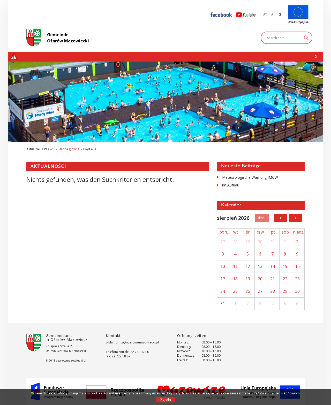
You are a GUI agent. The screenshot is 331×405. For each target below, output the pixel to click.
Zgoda (165, 399)
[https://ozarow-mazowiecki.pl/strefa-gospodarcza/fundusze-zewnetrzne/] (298, 14)
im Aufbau (230, 185)
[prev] (280, 218)
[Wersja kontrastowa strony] (280, 14)
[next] (295, 218)
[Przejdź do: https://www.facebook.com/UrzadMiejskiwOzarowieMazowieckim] (221, 14)
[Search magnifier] (306, 37)
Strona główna (68, 149)
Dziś (261, 218)
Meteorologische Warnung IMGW (250, 177)
